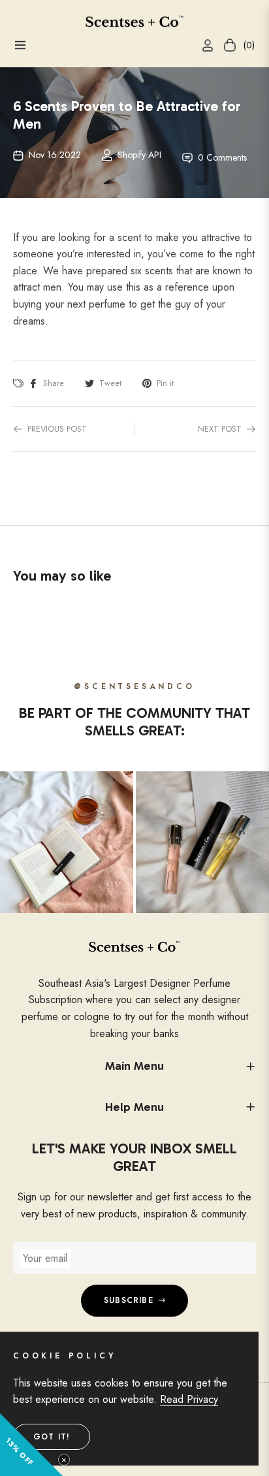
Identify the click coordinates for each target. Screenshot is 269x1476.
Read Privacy (189, 1399)
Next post (220, 429)
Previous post (57, 429)
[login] (202, 45)
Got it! (51, 1437)
